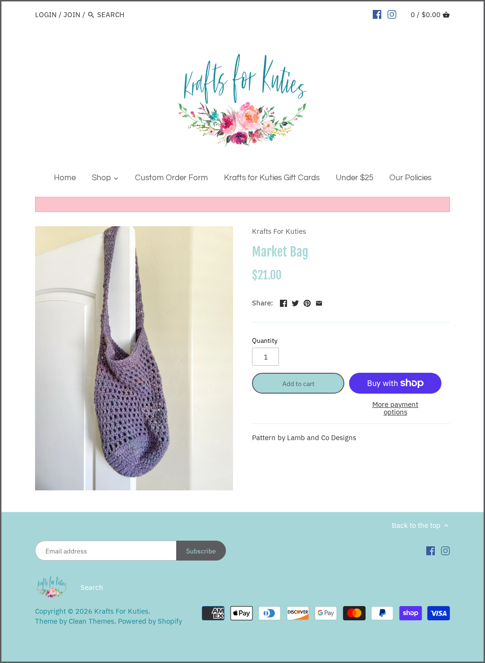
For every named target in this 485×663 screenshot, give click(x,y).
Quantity (265, 340)
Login (46, 14)
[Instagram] (391, 14)
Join (72, 14)
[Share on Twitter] (295, 301)
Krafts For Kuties (279, 231)
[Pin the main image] (307, 301)
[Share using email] (319, 301)
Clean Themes (91, 621)
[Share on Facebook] (283, 301)
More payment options (395, 408)
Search (92, 587)
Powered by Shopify (150, 621)
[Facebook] (377, 14)
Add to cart (298, 383)
